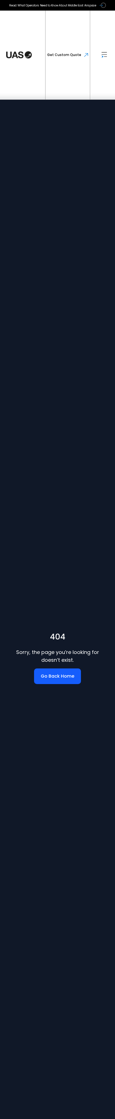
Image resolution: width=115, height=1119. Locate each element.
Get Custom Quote (64, 54)
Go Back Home (57, 676)
